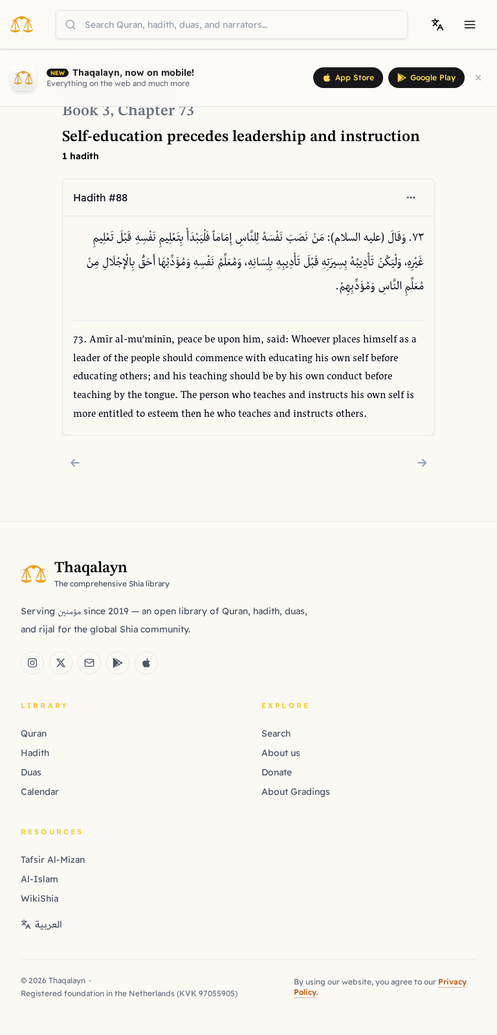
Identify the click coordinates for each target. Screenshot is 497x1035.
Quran (34, 733)
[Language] (437, 25)
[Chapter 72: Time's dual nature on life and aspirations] (75, 462)
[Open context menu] (411, 197)
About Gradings (295, 791)
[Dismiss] (478, 77)
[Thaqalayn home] (25, 24)
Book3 (86, 111)
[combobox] (232, 24)
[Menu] (470, 25)
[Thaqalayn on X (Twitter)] (60, 662)
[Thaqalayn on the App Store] (146, 662)
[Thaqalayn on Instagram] (32, 662)
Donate (276, 772)
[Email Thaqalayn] (89, 662)
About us (280, 753)
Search (276, 733)
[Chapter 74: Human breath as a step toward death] (422, 462)
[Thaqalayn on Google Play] (117, 662)
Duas (31, 772)
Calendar (40, 791)
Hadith (35, 753)
